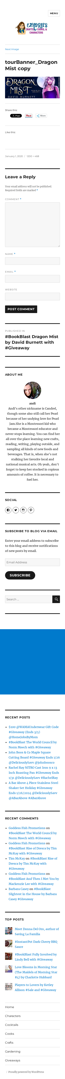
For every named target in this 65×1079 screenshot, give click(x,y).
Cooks (9, 1033)
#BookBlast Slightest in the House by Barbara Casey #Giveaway (33, 894)
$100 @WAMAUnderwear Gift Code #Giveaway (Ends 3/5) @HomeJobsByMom (34, 732)
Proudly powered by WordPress (26, 1072)
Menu (54, 13)
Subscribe (20, 575)
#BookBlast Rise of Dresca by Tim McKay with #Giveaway (33, 863)
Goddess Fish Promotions (27, 828)
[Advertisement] (32, 661)
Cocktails (11, 1025)
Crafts (9, 1042)
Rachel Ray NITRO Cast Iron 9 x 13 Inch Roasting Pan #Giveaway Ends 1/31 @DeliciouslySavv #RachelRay (34, 773)
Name (10, 254)
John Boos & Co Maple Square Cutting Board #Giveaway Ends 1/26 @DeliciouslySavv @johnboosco (34, 757)
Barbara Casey (19, 889)
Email (10, 271)
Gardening (12, 1051)
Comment (13, 199)
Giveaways (12, 1060)
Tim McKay (17, 858)
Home (9, 1007)
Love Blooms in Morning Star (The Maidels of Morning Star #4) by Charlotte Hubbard (36, 972)
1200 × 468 (33, 156)
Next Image (12, 49)
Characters (13, 1016)
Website (11, 289)
